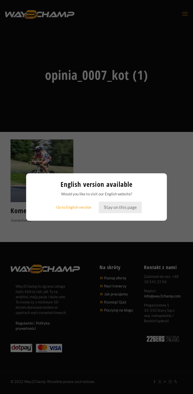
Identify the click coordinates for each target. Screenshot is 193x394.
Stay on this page (120, 207)
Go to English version (73, 207)
